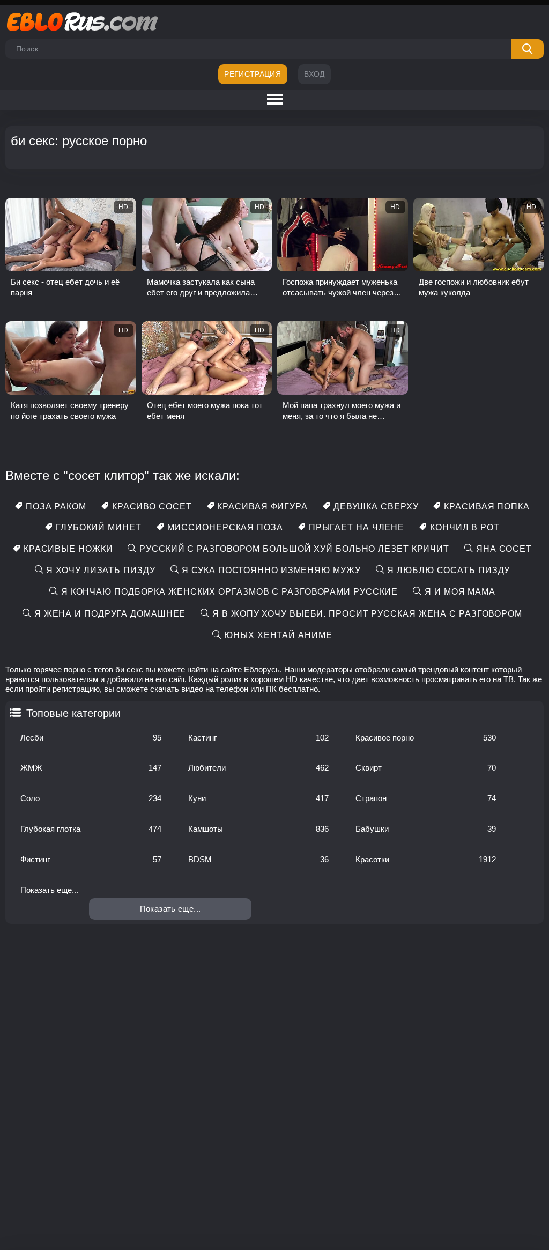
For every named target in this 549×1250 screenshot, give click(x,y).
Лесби (90, 737)
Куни (258, 798)
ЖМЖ (90, 767)
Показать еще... (49, 889)
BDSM (258, 859)
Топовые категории (73, 713)
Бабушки (425, 828)
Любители (258, 767)
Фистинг (90, 859)
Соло (90, 798)
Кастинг (258, 737)
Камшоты (258, 828)
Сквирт (425, 767)
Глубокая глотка (90, 828)
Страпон (425, 798)
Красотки (425, 859)
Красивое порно (425, 737)
